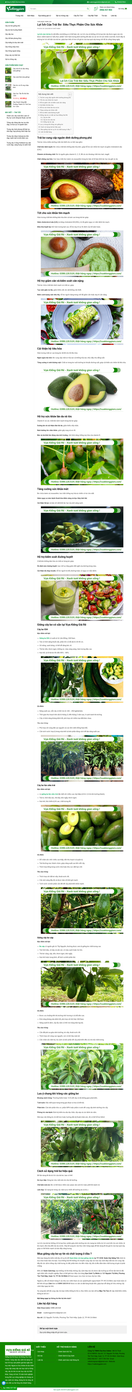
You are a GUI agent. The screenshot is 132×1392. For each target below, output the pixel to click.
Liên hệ (114, 16)
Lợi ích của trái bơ (44, 34)
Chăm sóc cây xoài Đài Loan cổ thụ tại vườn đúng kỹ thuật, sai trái (19, 117)
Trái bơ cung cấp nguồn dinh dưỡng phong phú (55, 97)
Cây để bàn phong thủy (13, 38)
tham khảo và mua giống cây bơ (82, 1258)
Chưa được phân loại (44, 21)
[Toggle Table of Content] (69, 94)
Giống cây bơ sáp (48, 122)
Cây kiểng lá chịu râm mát (14, 43)
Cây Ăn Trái (78, 16)
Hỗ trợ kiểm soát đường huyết (50, 112)
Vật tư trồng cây (62, 16)
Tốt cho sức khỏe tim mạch (49, 100)
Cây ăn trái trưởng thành (13, 30)
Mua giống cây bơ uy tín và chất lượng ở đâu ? (56, 129)
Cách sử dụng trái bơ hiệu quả (51, 127)
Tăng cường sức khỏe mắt (48, 110)
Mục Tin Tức (104, 1291)
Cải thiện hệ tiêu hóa (46, 105)
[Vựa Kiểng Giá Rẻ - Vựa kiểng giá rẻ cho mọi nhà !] (15, 8)
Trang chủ (19, 16)
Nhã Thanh (56, 28)
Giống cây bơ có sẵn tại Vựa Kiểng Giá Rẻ (54, 115)
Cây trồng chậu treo (12, 47)
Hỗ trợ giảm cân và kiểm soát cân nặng (53, 102)
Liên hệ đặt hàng (46, 132)
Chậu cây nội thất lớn (12, 55)
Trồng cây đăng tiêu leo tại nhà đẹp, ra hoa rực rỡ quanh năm (18, 124)
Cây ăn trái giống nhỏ (12, 26)
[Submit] (88, 9)
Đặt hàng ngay (42, 1298)
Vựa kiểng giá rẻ (44, 16)
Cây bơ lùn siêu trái (49, 120)
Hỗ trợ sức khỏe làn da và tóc (49, 107)
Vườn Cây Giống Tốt (111, 1258)
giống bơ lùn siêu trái (50, 794)
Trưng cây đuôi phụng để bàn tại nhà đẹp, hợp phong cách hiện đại (18, 130)
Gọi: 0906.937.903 (9, 1388)
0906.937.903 (106, 10)
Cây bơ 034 (46, 117)
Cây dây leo (9, 34)
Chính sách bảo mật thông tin (68, 1360)
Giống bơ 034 (44, 638)
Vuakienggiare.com (72, 1390)
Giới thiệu (30, 16)
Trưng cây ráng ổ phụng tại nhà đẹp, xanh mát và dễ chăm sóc (18, 137)
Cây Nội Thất (93, 16)
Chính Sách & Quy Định (66, 1356)
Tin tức (104, 16)
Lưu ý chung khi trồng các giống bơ (51, 124)
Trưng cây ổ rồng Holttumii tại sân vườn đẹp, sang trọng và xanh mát (19, 144)
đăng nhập (51, 1332)
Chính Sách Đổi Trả (65, 1352)
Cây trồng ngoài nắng (12, 51)
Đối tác (40, 1356)
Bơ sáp (42, 946)
